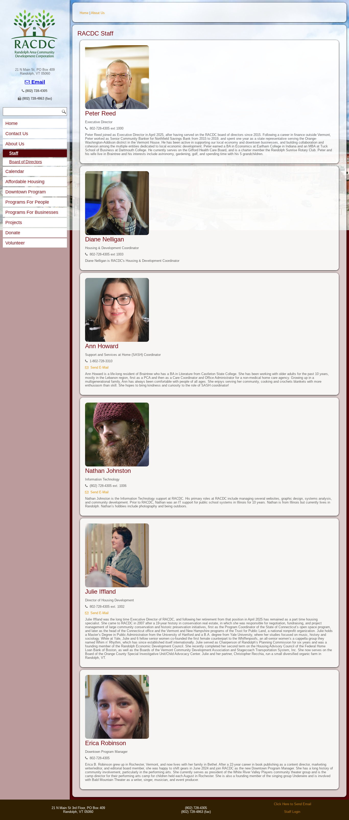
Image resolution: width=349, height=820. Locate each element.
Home (11, 123)
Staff (13, 153)
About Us (14, 143)
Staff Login (292, 812)
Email (37, 82)
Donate (12, 232)
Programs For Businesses (31, 212)
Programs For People (27, 202)
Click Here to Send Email (292, 804)
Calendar (14, 171)
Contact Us (16, 133)
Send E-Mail (98, 367)
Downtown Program (25, 191)
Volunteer (15, 242)
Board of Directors (25, 162)
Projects (13, 222)
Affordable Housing (24, 181)
